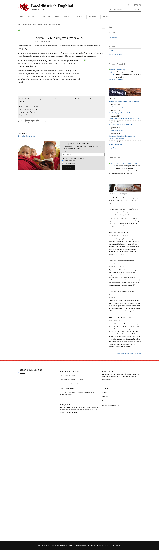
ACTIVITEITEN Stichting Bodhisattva (121, 124)
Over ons (105, 397)
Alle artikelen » (113, 38)
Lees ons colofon (107, 379)
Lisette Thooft (44, 122)
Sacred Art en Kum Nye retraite (118, 107)
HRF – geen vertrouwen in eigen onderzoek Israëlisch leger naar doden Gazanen (78, 393)
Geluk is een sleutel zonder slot (69, 384)
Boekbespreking (30, 120)
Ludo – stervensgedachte (67, 375)
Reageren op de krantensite (110, 405)
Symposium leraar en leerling (28, 136)
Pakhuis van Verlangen (118, 194)
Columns (105, 401)
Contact (104, 392)
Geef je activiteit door (115, 55)
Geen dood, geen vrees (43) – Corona (72, 380)
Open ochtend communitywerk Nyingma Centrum (124, 119)
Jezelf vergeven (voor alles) (30, 122)
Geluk (34, 24)
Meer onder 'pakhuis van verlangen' (129, 353)
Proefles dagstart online (116, 130)
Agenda (111, 51)
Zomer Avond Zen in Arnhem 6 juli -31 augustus (124, 101)
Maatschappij (27, 24)
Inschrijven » (120, 80)
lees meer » (112, 176)
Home (19, 24)
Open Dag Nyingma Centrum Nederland (121, 113)
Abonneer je (121, 69)
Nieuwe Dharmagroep (115, 144)
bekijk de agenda (114, 148)
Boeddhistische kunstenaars (127, 163)
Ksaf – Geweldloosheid (67, 388)
